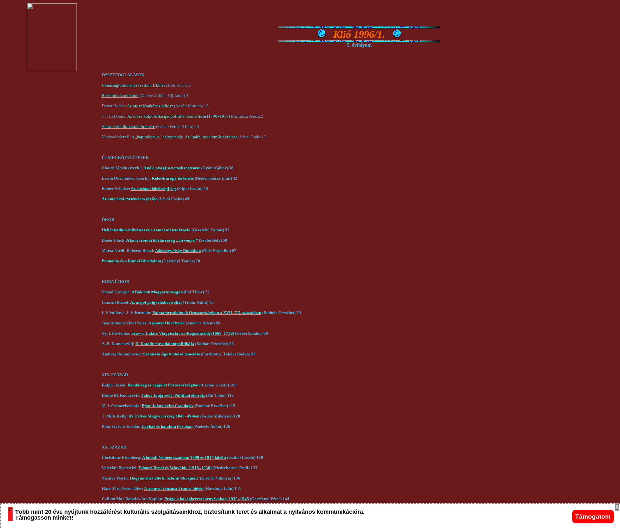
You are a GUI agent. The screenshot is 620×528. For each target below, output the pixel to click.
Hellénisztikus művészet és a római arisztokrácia (146, 229)
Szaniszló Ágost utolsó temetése (171, 354)
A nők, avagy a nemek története (171, 167)
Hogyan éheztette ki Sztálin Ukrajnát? (164, 478)
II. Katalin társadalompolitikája (164, 343)
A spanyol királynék (166, 323)
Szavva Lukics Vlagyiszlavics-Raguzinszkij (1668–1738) (182, 333)
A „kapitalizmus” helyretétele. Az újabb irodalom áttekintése (184, 136)
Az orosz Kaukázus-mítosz (150, 105)
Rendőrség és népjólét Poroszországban (164, 385)
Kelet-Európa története (173, 178)
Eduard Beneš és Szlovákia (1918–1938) (175, 467)
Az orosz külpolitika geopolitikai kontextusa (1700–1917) (178, 116)
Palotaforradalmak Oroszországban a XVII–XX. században (206, 312)
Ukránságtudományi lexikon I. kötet (133, 85)
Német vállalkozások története (128, 126)
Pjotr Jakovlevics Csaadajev (168, 405)
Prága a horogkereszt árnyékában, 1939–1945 (206, 498)
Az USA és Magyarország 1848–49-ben (164, 416)
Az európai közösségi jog (153, 188)
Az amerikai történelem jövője (129, 198)
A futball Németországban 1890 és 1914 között (184, 457)
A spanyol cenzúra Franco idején (173, 488)
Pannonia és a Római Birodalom (131, 261)
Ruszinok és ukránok (120, 95)
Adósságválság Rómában (178, 250)
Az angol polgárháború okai (156, 302)
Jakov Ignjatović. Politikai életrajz (173, 395)
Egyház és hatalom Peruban (166, 426)
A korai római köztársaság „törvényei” (162, 240)
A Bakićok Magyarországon (157, 292)
